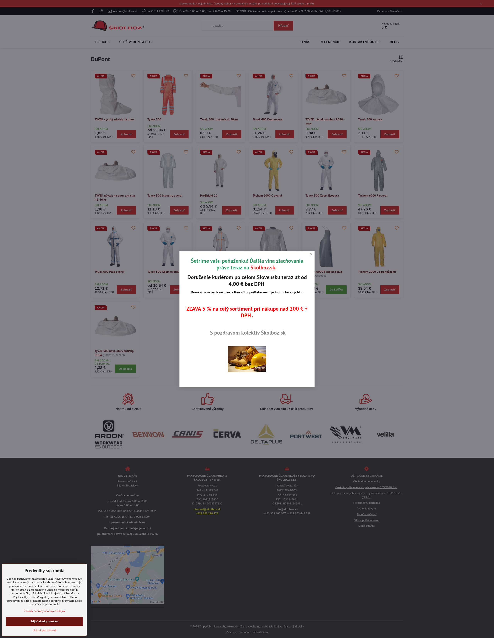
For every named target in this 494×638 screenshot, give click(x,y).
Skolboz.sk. (263, 267)
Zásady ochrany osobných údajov (44, 610)
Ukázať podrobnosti (44, 630)
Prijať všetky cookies (44, 621)
